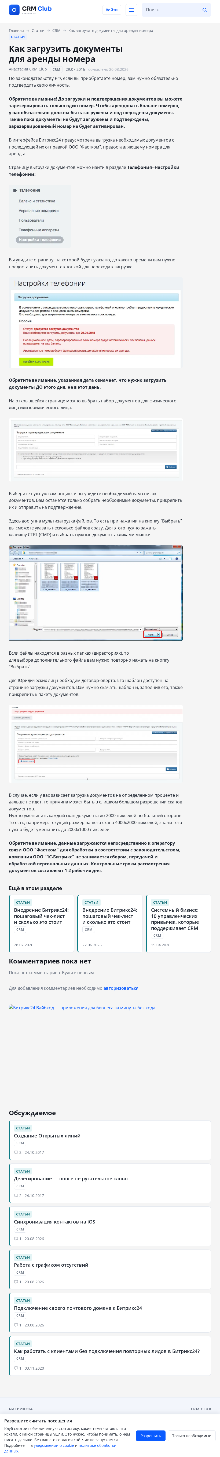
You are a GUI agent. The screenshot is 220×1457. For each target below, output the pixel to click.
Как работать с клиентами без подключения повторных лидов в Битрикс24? (107, 1351)
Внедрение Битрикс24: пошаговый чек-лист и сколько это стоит (41, 916)
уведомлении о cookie (54, 1445)
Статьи (18, 36)
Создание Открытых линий (47, 1135)
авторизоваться (121, 988)
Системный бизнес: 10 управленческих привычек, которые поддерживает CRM (175, 919)
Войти (112, 9)
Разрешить (151, 1435)
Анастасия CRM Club (28, 69)
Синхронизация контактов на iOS (54, 1221)
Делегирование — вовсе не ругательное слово (71, 1178)
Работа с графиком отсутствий (51, 1265)
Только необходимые (191, 1435)
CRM (56, 69)
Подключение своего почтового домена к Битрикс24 (78, 1308)
